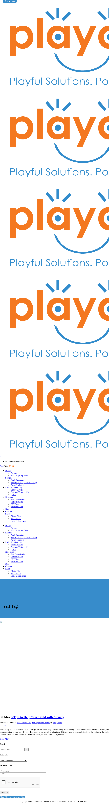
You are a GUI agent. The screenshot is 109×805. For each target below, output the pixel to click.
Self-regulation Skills (41, 722)
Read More (4, 739)
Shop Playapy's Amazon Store (12, 797)
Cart (2, 466)
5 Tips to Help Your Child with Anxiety (37, 717)
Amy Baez (57, 722)
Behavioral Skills (24, 722)
